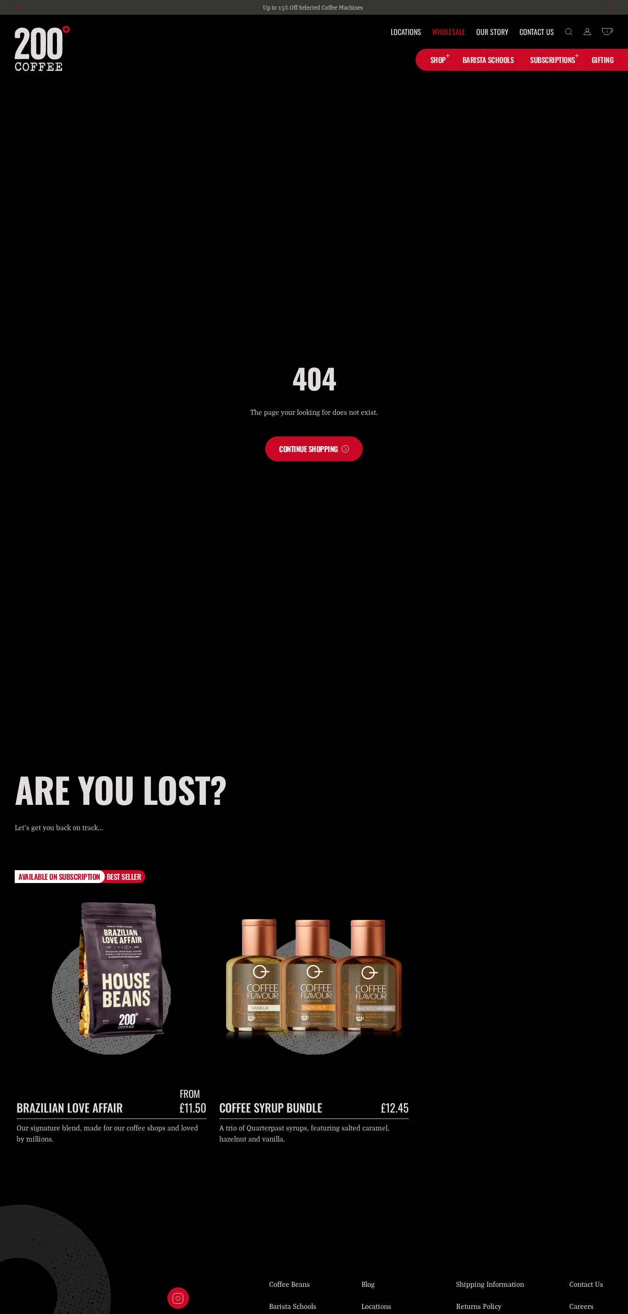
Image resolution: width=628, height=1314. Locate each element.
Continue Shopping (308, 448)
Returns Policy (479, 1306)
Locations (406, 31)
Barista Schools (292, 1306)
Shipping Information (490, 1284)
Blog (368, 1284)
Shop (438, 59)
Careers (581, 1306)
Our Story (492, 31)
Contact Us (537, 31)
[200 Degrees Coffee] (42, 48)
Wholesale (448, 31)
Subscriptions (552, 59)
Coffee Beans (289, 1284)
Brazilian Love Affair (70, 1107)
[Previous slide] (19, 7)
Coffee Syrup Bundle (270, 1107)
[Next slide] (608, 7)
